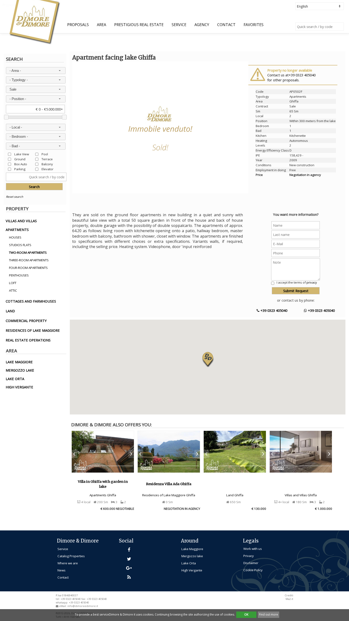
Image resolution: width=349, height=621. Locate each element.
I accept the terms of (297, 282)
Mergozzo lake (192, 556)
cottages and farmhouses (31, 301)
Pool (45, 154)
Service (179, 24)
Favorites (254, 24)
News (61, 570)
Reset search (14, 197)
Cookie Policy (253, 570)
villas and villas (21, 220)
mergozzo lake (20, 370)
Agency (201, 24)
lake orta (15, 378)
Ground (19, 159)
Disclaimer (250, 563)
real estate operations (28, 340)
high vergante (19, 387)
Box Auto (20, 164)
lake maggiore (19, 361)
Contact (226, 24)
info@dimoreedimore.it (82, 606)
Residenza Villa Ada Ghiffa (168, 484)
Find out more (268, 614)
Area (101, 24)
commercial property (26, 320)
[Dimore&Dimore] (34, 21)
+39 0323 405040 (273, 310)
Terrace (47, 159)
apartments (17, 229)
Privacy (248, 556)
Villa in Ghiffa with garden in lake (103, 484)
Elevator (47, 169)
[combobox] (36, 70)
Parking (19, 169)
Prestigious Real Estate (139, 24)
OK (246, 614)
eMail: (63, 606)
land (10, 310)
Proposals (78, 24)
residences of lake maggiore (33, 330)
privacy (312, 282)
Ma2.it (289, 599)
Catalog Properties (71, 556)
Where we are (67, 563)
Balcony (47, 164)
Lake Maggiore (192, 549)
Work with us (252, 549)
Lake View (21, 154)
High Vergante (191, 570)
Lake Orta (188, 563)
